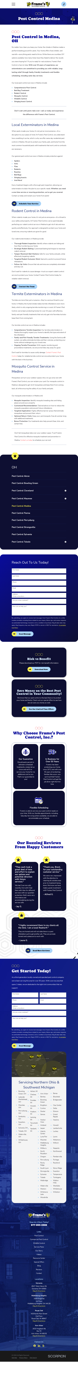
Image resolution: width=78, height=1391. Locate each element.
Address (15, 594)
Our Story (39, 1251)
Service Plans (39, 1247)
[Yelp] (43, 1346)
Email (14, 588)
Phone (14, 582)
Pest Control (39, 1236)
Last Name (16, 576)
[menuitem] (39, 476)
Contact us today (26, 440)
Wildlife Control (39, 1243)
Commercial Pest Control (39, 1239)
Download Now (41, 669)
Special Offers (39, 1262)
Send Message (25, 634)
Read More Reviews (41, 951)
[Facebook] (34, 1346)
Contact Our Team (27, 287)
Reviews (39, 1269)
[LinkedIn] (39, 1346)
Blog (39, 1266)
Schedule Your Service (28, 204)
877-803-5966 (39, 1225)
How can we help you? (20, 606)
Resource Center (39, 1258)
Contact (39, 1273)
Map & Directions (39, 1291)
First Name (16, 570)
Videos (39, 1254)
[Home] (38, 4)
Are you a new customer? (20, 600)
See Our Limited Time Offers (41, 709)
